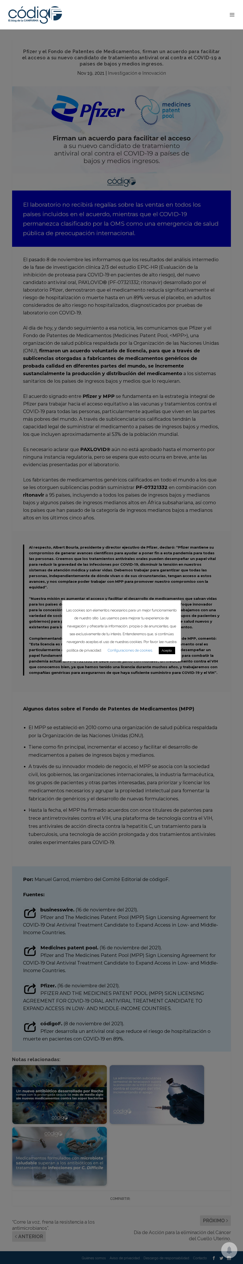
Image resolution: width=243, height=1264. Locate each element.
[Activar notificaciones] (229, 1250)
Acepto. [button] (167, 650)
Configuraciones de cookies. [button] (130, 650)
